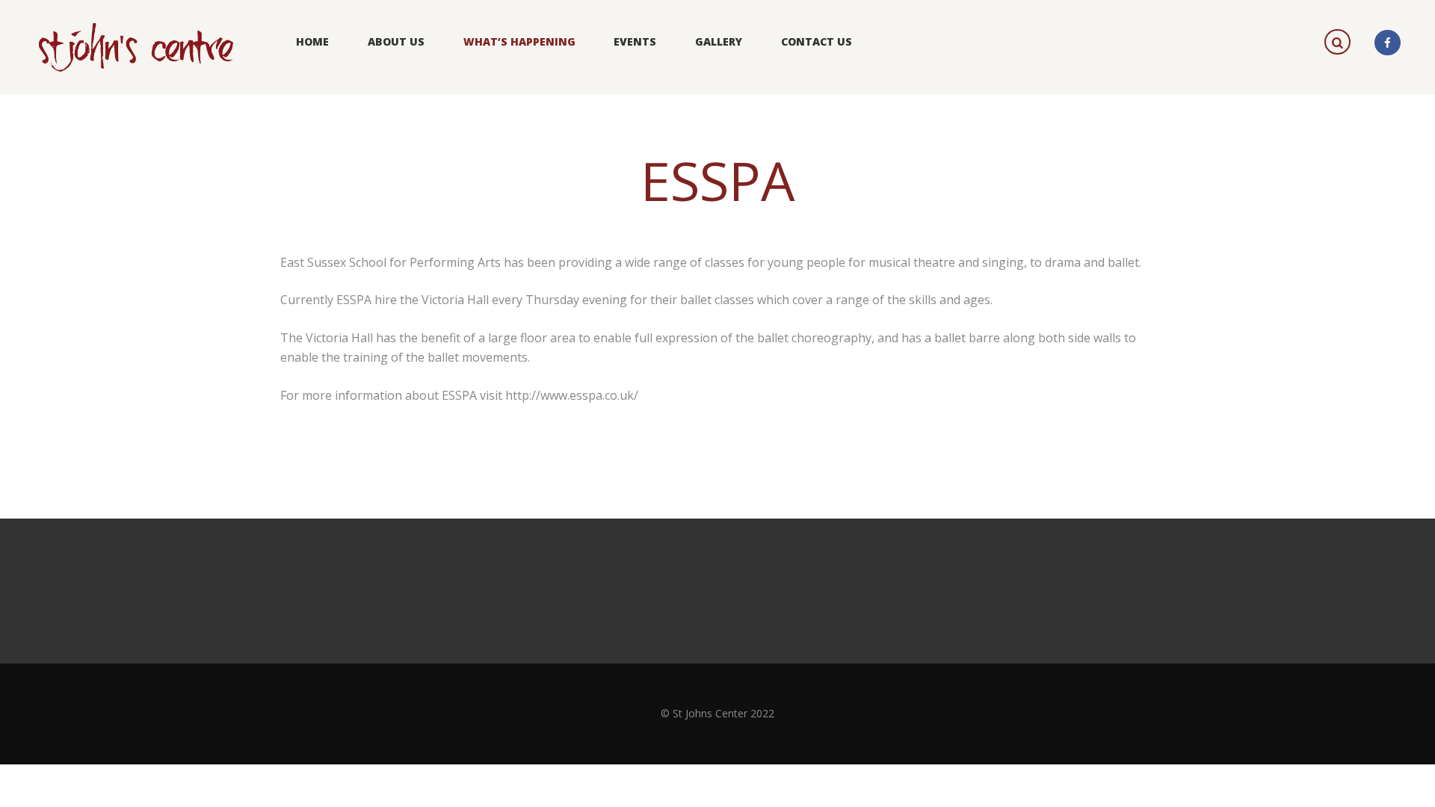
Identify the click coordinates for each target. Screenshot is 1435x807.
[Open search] (1339, 41)
